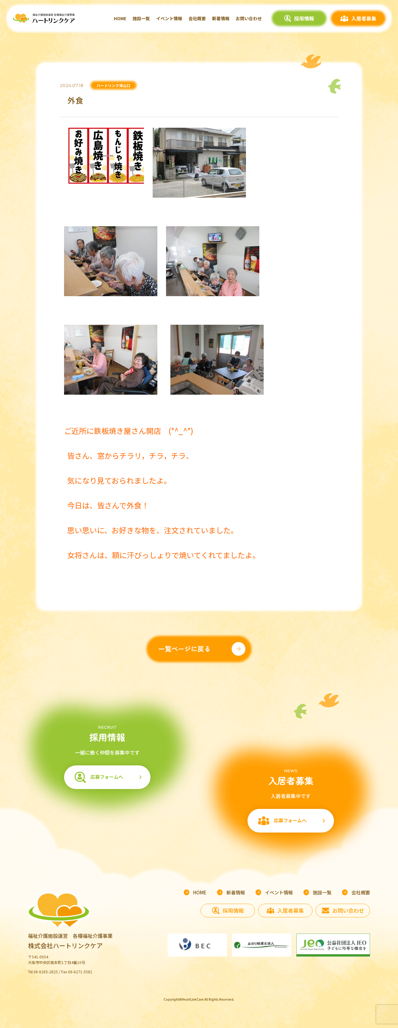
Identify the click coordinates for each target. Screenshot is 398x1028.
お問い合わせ (249, 18)
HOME (120, 18)
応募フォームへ (106, 776)
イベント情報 (169, 18)
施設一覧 (141, 18)
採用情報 (304, 18)
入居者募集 (363, 18)
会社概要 (197, 18)
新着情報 (220, 18)
